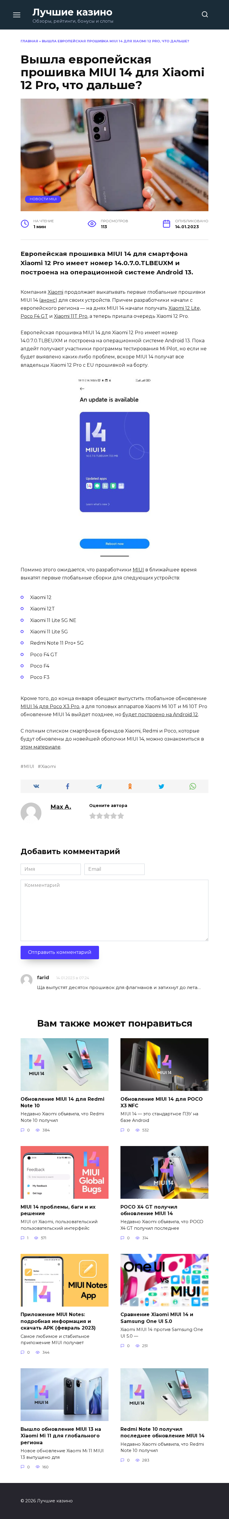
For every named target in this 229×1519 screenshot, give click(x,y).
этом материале (41, 747)
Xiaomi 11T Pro (70, 316)
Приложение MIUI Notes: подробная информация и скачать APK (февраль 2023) (58, 1321)
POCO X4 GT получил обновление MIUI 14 (148, 1210)
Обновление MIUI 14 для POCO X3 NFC (161, 1102)
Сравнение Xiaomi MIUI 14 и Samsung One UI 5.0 (156, 1318)
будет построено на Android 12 (160, 714)
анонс (48, 300)
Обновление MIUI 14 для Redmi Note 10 (62, 1102)
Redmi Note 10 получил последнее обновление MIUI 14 (162, 1432)
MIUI (138, 570)
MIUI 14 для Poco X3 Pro (50, 706)
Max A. (60, 806)
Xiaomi (55, 292)
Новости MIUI (43, 199)
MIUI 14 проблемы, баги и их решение (58, 1210)
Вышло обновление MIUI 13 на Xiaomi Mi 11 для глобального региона (61, 1435)
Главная (29, 41)
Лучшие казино (72, 12)
